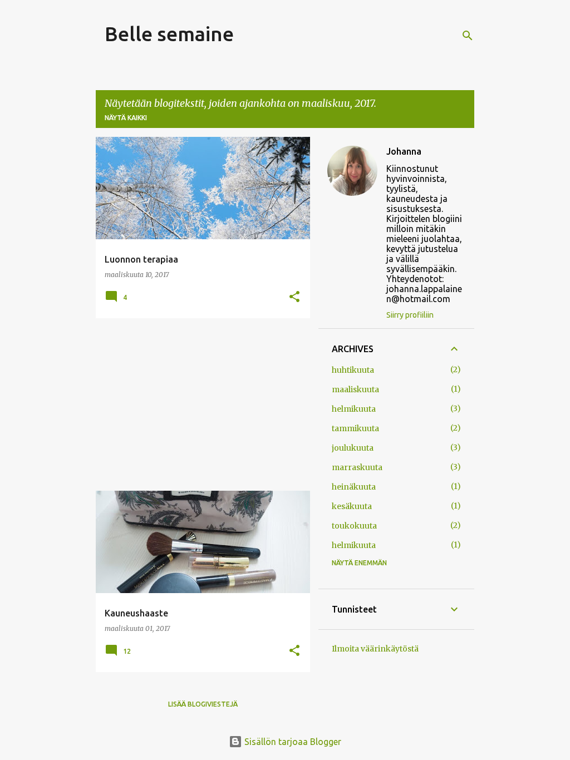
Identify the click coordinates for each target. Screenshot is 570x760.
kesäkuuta (352, 506)
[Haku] (467, 35)
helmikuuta (354, 409)
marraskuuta (357, 467)
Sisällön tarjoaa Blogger (291, 742)
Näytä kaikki (126, 117)
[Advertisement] (199, 404)
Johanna (403, 151)
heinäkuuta (354, 487)
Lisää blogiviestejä (203, 704)
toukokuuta (354, 526)
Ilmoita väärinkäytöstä (375, 649)
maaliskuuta (355, 389)
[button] (294, 297)
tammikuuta (355, 428)
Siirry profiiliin (410, 314)
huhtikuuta (353, 370)
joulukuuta (353, 448)
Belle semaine (169, 33)
